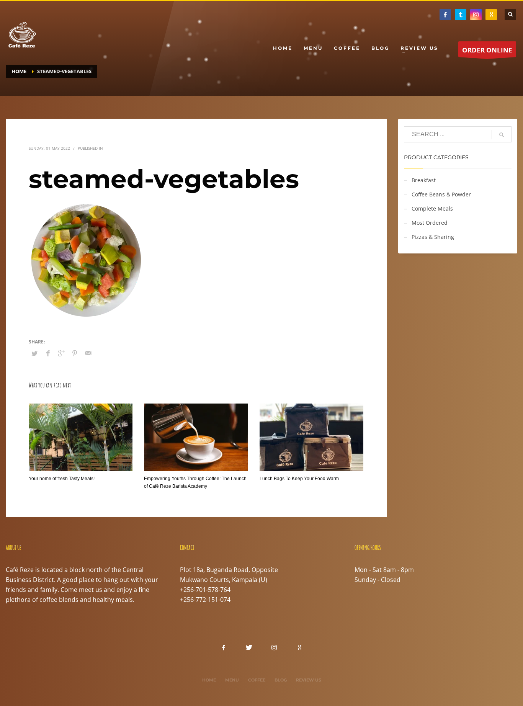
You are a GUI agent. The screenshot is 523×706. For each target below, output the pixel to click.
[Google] (491, 14)
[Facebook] (445, 14)
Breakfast (424, 180)
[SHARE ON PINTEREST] (74, 353)
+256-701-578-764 (205, 589)
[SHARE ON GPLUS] (61, 353)
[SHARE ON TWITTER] (34, 353)
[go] (502, 135)
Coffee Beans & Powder (441, 194)
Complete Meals (432, 208)
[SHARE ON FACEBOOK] (48, 353)
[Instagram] (476, 14)
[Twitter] (460, 14)
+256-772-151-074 (205, 599)
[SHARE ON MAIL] (88, 353)
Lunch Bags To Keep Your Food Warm (299, 478)
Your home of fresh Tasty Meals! (62, 478)
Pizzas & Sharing (433, 236)
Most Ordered (430, 222)
